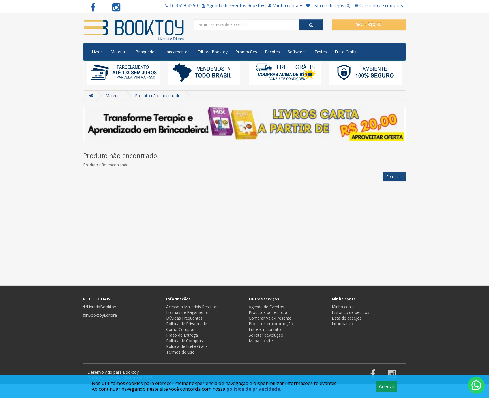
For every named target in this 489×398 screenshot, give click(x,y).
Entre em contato (265, 329)
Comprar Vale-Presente (270, 318)
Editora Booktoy (213, 51)
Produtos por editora (268, 312)
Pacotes (272, 51)
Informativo (342, 323)
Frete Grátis (345, 51)
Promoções (246, 51)
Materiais (119, 51)
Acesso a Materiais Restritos (192, 306)
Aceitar (386, 386)
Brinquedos (146, 51)
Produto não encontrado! (158, 95)
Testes (320, 51)
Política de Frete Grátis (187, 346)
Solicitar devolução (266, 335)
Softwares (297, 51)
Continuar (394, 176)
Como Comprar (180, 329)
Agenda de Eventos (266, 306)
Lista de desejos (347, 318)
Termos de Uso (180, 352)
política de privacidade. (254, 389)
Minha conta (343, 306)
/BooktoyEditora (102, 315)
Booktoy (131, 372)
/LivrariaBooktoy (100, 306)
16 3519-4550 (184, 5)
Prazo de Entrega (182, 335)
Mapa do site (261, 340)
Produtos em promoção (271, 323)
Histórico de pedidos (350, 312)
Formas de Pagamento (187, 312)
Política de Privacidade (186, 323)
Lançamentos (177, 51)
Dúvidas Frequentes (184, 318)
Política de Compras (184, 340)
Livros (97, 51)
